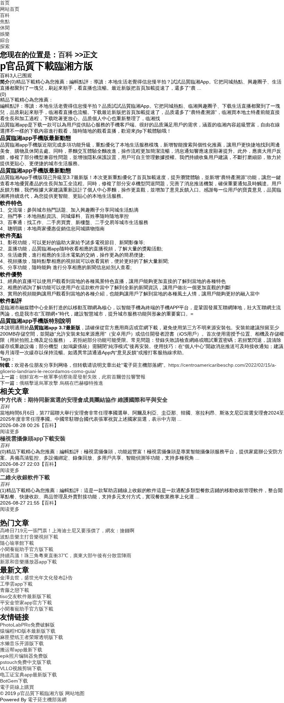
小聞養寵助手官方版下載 (26, 549)
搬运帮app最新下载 (21, 649)
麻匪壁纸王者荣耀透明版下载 (31, 637)
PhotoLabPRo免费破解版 (27, 625)
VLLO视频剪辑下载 (21, 668)
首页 (5, 3)
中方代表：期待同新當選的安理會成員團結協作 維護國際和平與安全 (84, 400)
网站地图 (74, 693)
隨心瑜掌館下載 (17, 543)
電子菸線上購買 (17, 687)
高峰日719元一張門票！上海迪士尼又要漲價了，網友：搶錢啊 (67, 530)
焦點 (5, 21)
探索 (5, 46)
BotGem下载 (14, 681)
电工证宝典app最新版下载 (28, 674)
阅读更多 (9, 431)
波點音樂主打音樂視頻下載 (29, 537)
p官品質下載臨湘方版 (40, 693)
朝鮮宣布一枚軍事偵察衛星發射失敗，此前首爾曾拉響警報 (82, 377)
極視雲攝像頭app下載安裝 (32, 438)
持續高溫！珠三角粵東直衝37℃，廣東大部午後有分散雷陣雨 (65, 555)
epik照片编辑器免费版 (24, 656)
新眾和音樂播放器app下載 (28, 561)
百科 (5, 15)
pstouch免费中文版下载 (25, 662)
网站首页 (9, 9)
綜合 (5, 40)
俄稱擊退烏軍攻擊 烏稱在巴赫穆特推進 (61, 383)
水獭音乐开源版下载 (22, 643)
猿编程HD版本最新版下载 (27, 631)
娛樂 (5, 34)
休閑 (5, 27)
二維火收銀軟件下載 (25, 477)
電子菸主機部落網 (47, 699)
